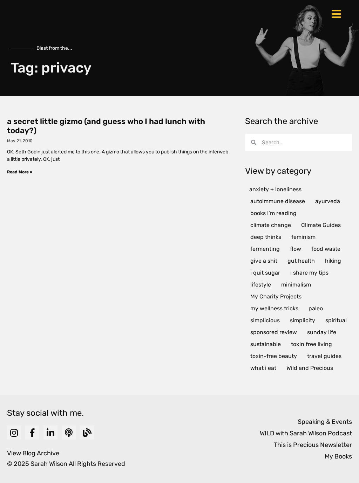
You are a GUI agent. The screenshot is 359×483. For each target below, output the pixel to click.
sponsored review (273, 332)
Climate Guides (321, 225)
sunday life (321, 332)
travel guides (324, 356)
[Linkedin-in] (50, 433)
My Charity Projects (276, 296)
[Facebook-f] (32, 433)
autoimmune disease (277, 201)
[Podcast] (69, 433)
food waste (325, 249)
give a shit (263, 260)
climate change (270, 225)
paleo (316, 308)
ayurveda (327, 201)
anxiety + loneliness (275, 189)
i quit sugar (265, 272)
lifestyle (260, 284)
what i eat (263, 368)
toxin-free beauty (273, 356)
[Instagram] (14, 433)
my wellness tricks (274, 308)
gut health (301, 260)
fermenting (265, 249)
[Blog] (87, 433)
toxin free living (311, 344)
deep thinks (265, 237)
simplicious (265, 320)
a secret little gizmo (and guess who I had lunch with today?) (106, 126)
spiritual (336, 320)
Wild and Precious (309, 368)
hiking (333, 260)
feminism (303, 237)
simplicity (302, 320)
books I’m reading (273, 213)
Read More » (19, 172)
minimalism (296, 284)
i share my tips (309, 272)
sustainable (265, 344)
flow (295, 249)
